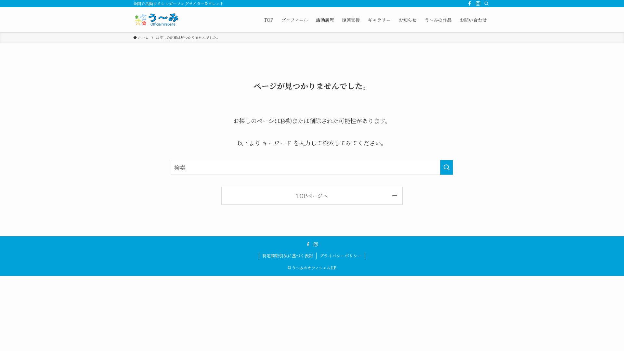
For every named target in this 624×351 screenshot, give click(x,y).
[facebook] (469, 3)
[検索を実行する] (446, 167)
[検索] (486, 3)
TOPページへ (312, 196)
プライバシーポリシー (340, 256)
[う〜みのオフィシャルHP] (157, 19)
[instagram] (478, 3)
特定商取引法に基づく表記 (287, 256)
